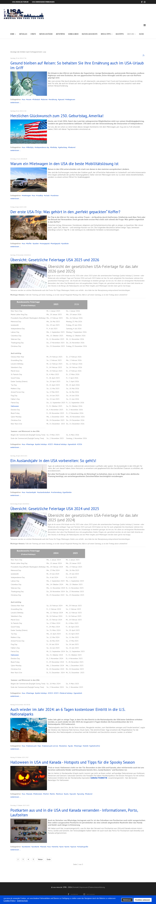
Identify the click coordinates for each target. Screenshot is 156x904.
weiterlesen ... (15, 102)
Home (12, 34)
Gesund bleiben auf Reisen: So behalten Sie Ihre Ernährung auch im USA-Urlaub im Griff (77, 65)
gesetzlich (72, 444)
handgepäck (56, 243)
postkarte (35, 847)
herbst (46, 794)
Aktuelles (23, 34)
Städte (33, 34)
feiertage (30, 444)
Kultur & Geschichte (90, 34)
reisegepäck (45, 243)
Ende (49, 859)
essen (29, 99)
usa (24, 99)
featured (72, 147)
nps (40, 746)
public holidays (41, 444)
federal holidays (61, 444)
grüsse (73, 847)
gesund (61, 99)
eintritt (86, 746)
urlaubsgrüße (83, 847)
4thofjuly (30, 147)
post (61, 847)
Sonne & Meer (73, 34)
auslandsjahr (31, 492)
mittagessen (70, 99)
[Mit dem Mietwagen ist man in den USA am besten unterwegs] (28, 180)
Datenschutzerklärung (97, 887)
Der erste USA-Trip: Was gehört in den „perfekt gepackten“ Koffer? (65, 211)
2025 (51, 444)
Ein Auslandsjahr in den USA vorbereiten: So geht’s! (53, 460)
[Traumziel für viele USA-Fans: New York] (28, 476)
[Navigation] (145, 25)
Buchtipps (120, 34)
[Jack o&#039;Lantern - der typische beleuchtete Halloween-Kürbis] (28, 778)
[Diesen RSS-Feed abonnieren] (144, 55)
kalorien (45, 99)
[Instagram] (145, 2)
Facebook (74, 894)
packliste (65, 243)
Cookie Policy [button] (10, 901)
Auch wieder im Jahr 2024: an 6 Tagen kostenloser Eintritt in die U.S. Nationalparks (67, 712)
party (67, 794)
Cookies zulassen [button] (142, 900)
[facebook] (141, 2)
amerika (55, 847)
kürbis (53, 794)
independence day (42, 147)
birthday (54, 147)
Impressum (84, 887)
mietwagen (27, 195)
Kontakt (75, 887)
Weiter (40, 859)
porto (67, 847)
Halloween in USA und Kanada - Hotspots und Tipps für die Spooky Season (72, 762)
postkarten (26, 847)
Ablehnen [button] (127, 900)
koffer (29, 243)
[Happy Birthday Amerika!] (28, 131)
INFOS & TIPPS (106, 34)
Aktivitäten (60, 34)
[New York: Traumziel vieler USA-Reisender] (28, 83)
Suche (141, 34)
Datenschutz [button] (22, 901)
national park (32, 746)
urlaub (47, 195)
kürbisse (60, 794)
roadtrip (40, 195)
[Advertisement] (101, 11)
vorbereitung (57, 492)
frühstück (36, 99)
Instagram (91, 894)
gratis (71, 746)
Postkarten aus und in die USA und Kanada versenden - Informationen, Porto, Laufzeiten (74, 812)
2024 (51, 693)
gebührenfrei (95, 746)
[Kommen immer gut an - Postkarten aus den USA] (28, 831)
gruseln (73, 794)
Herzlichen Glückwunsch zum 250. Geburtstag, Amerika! (57, 115)
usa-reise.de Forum (20, 2)
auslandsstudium (44, 492)
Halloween (15, 406)
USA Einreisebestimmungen (43, 2)
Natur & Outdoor (46, 34)
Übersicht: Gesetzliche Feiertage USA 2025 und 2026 (54, 259)
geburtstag (63, 147)
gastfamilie (67, 492)
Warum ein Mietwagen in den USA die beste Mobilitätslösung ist (64, 163)
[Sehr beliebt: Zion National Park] (28, 730)
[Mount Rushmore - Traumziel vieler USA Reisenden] (28, 228)
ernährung (53, 99)
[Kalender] (28, 276)
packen (36, 243)
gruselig (81, 794)
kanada (29, 794)
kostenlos (63, 746)
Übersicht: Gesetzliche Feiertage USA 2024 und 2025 (54, 508)
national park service (50, 746)
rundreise (55, 195)
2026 (80, 444)
